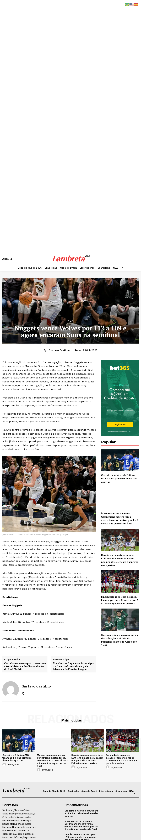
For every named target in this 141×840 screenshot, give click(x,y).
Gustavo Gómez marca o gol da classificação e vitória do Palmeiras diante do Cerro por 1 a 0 (119, 640)
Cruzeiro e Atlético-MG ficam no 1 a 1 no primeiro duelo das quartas (119, 478)
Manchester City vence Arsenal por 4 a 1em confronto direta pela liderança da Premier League (73, 666)
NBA (70, 321)
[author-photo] (4, 764)
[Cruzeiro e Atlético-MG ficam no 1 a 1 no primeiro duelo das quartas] (120, 460)
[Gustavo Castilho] (10, 689)
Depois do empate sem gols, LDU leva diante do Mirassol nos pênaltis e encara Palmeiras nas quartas (119, 560)
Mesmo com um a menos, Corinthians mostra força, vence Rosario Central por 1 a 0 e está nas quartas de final (119, 518)
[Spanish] (136, 4)
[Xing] (22, 692)
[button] (7, 258)
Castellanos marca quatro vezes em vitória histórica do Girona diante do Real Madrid (25, 666)
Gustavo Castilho (59, 350)
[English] (131, 4)
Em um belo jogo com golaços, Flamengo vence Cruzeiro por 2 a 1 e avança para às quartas (119, 600)
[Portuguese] (127, 4)
